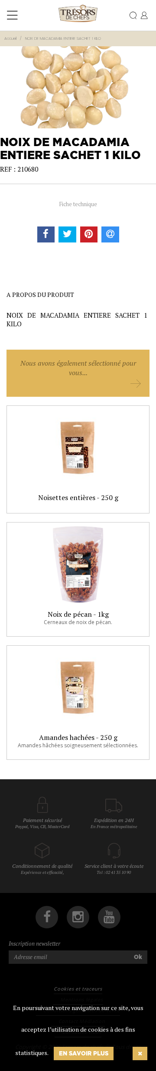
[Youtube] (109, 917)
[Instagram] (78, 917)
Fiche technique (78, 204)
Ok (138, 957)
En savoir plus (83, 1053)
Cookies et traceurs (78, 988)
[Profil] (144, 16)
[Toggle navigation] (12, 16)
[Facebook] (47, 917)
